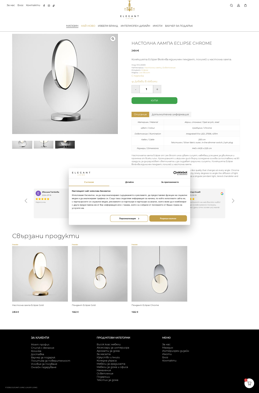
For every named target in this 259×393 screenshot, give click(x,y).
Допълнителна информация (170, 114)
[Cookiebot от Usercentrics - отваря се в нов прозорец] (175, 173)
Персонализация (127, 218)
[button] (112, 38)
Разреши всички (168, 218)
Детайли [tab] (129, 182)
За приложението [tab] (170, 182)
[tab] (140, 114)
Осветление (168, 67)
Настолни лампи (152, 67)
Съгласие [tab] (89, 182)
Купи (154, 100)
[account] (238, 5)
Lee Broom (144, 72)
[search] (231, 5)
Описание (140, 114)
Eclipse (144, 70)
